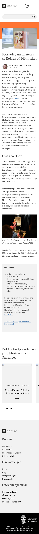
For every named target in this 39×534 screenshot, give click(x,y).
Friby (4, 472)
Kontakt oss (7, 446)
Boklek (18, 98)
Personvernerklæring (11, 529)
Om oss (5, 469)
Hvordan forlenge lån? (11, 502)
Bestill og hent (8, 498)
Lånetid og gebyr (9, 495)
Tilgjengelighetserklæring (26, 529)
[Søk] (33, 16)
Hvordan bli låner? (9, 492)
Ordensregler (7, 479)
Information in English (11, 453)
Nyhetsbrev (7, 449)
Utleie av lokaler (9, 456)
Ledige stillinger (8, 475)
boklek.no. (8, 315)
